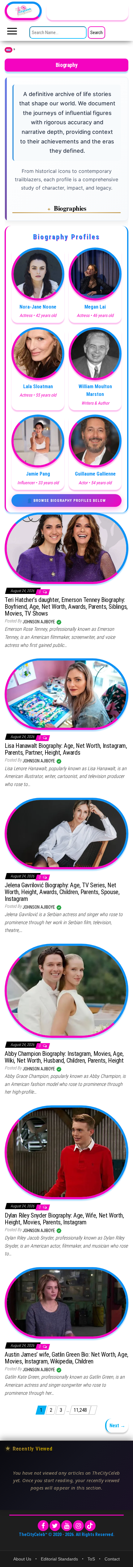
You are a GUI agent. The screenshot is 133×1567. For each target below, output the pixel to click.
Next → (117, 1426)
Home (8, 50)
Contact (112, 1558)
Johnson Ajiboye (39, 621)
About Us (22, 1558)
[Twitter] (54, 1525)
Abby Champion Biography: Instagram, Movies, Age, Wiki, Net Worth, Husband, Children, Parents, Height (64, 1057)
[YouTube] (66, 1525)
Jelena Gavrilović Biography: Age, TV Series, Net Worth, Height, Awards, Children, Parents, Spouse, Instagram (62, 891)
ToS (91, 1558)
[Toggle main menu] (12, 33)
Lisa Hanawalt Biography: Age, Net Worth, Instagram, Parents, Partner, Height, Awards (66, 749)
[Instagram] (78, 1525)
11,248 (80, 1410)
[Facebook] (43, 1525)
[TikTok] (90, 1525)
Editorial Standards (59, 1558)
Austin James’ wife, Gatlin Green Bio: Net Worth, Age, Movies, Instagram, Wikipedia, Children (66, 1358)
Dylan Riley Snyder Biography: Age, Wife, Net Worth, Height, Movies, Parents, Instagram (64, 1219)
